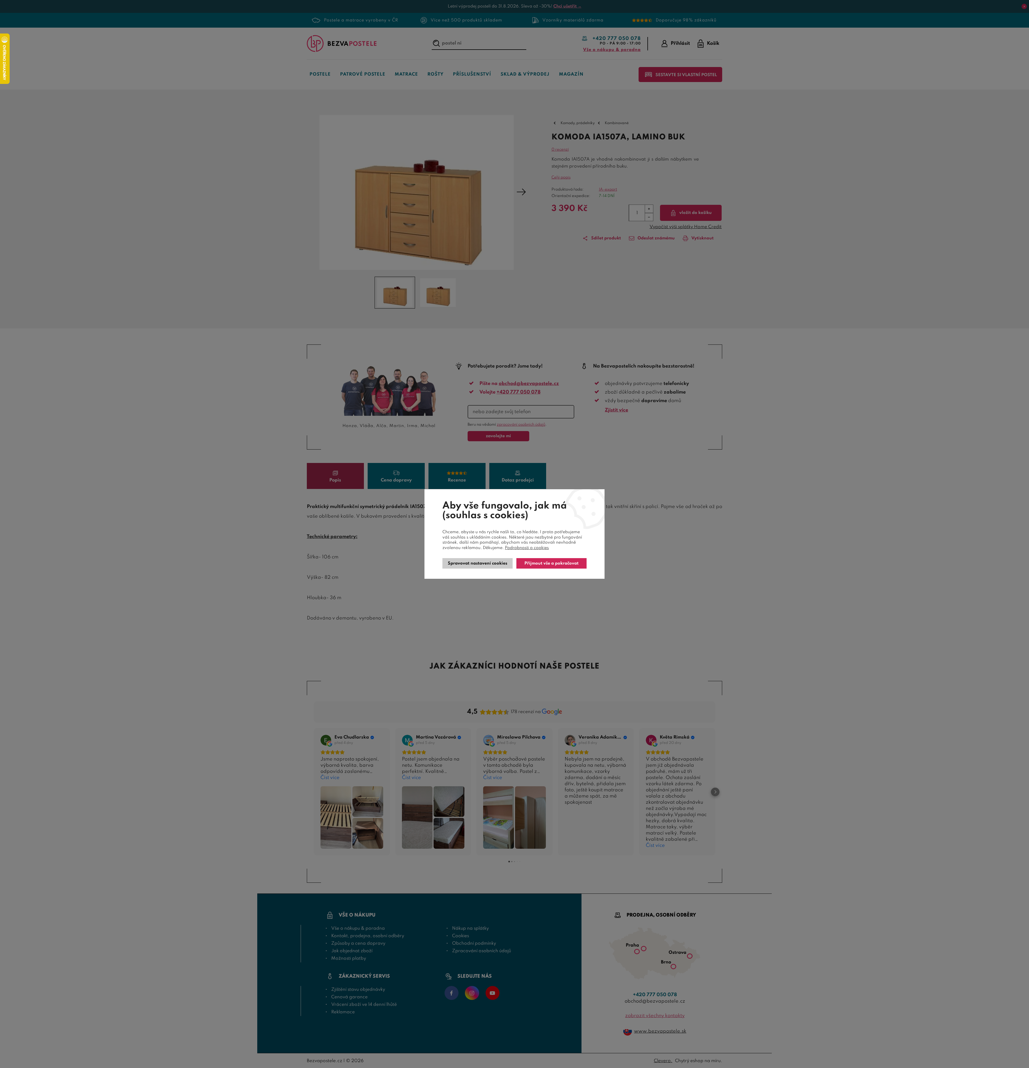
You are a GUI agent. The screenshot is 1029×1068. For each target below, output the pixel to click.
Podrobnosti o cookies (527, 548)
